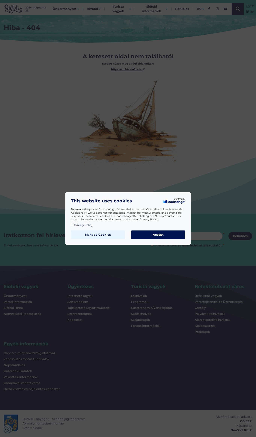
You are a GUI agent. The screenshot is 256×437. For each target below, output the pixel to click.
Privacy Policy (83, 225)
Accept (158, 234)
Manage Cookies (98, 234)
